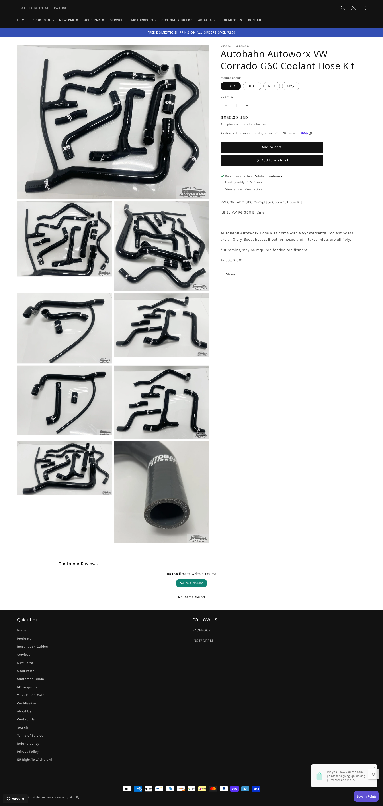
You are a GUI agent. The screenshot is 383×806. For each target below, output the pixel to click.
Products (24, 639)
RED (271, 86)
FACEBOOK (201, 630)
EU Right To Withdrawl (34, 760)
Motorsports (27, 687)
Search (22, 727)
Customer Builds (30, 679)
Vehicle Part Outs (31, 695)
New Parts (25, 663)
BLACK (230, 86)
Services (24, 655)
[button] (43, 20)
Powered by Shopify (66, 797)
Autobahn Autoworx (40, 797)
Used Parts (26, 671)
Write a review (191, 583)
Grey (290, 86)
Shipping (227, 124)
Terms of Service (30, 735)
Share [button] (230, 274)
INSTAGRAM (202, 641)
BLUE (252, 86)
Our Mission (26, 703)
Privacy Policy (28, 752)
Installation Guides (32, 647)
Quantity (227, 96)
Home (22, 630)
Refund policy (28, 744)
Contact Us (26, 719)
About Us (24, 711)
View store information (243, 189)
